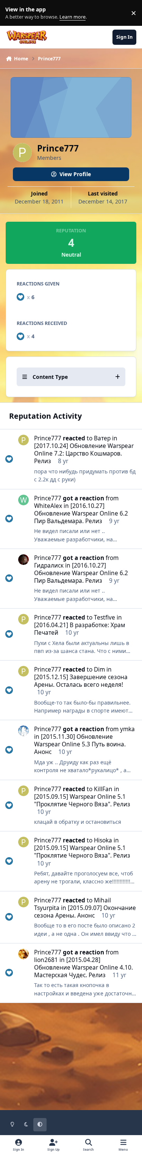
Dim (99, 669)
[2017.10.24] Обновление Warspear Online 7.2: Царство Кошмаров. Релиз (84, 453)
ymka (127, 729)
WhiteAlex (48, 506)
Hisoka (103, 840)
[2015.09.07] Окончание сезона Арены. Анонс (85, 911)
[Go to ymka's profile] (23, 730)
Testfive (104, 617)
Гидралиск (49, 565)
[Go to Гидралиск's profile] (23, 559)
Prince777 (47, 438)
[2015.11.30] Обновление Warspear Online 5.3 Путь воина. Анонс (80, 744)
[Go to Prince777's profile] (23, 440)
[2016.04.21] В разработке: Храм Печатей (79, 629)
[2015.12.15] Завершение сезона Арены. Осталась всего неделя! (81, 681)
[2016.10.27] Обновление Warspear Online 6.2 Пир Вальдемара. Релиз (81, 513)
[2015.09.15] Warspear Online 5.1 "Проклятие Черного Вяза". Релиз (82, 800)
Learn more (14, 13)
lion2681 (46, 960)
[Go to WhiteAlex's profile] (23, 500)
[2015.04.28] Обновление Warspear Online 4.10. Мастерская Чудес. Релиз (83, 967)
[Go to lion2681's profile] (23, 954)
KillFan (103, 789)
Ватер (102, 438)
